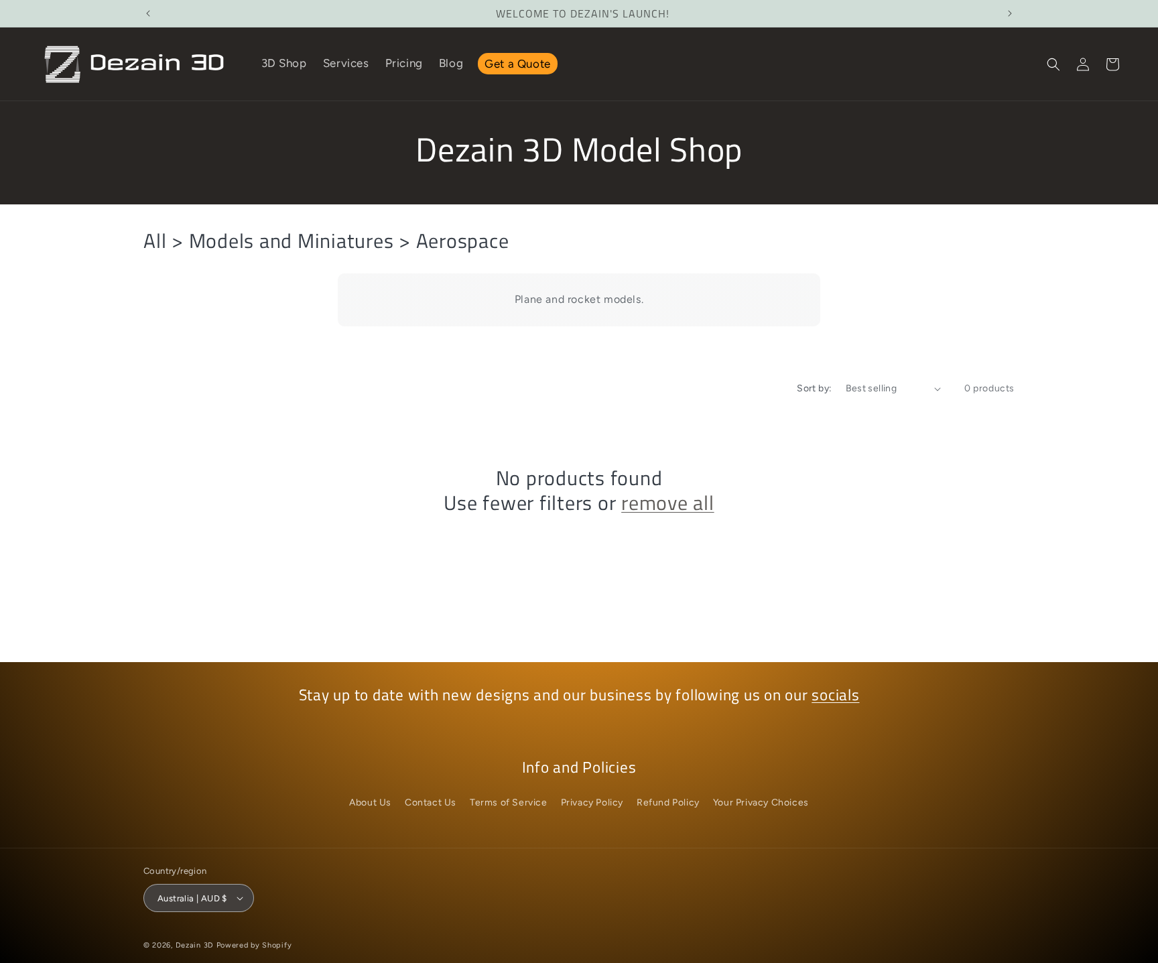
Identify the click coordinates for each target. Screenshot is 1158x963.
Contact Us (430, 802)
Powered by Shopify (254, 945)
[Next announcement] (1010, 13)
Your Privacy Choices (761, 802)
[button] (1053, 64)
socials (835, 695)
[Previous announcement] (148, 13)
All (154, 240)
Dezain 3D (195, 945)
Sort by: (814, 388)
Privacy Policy (592, 802)
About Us (370, 802)
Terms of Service (509, 802)
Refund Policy (668, 802)
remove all (667, 503)
